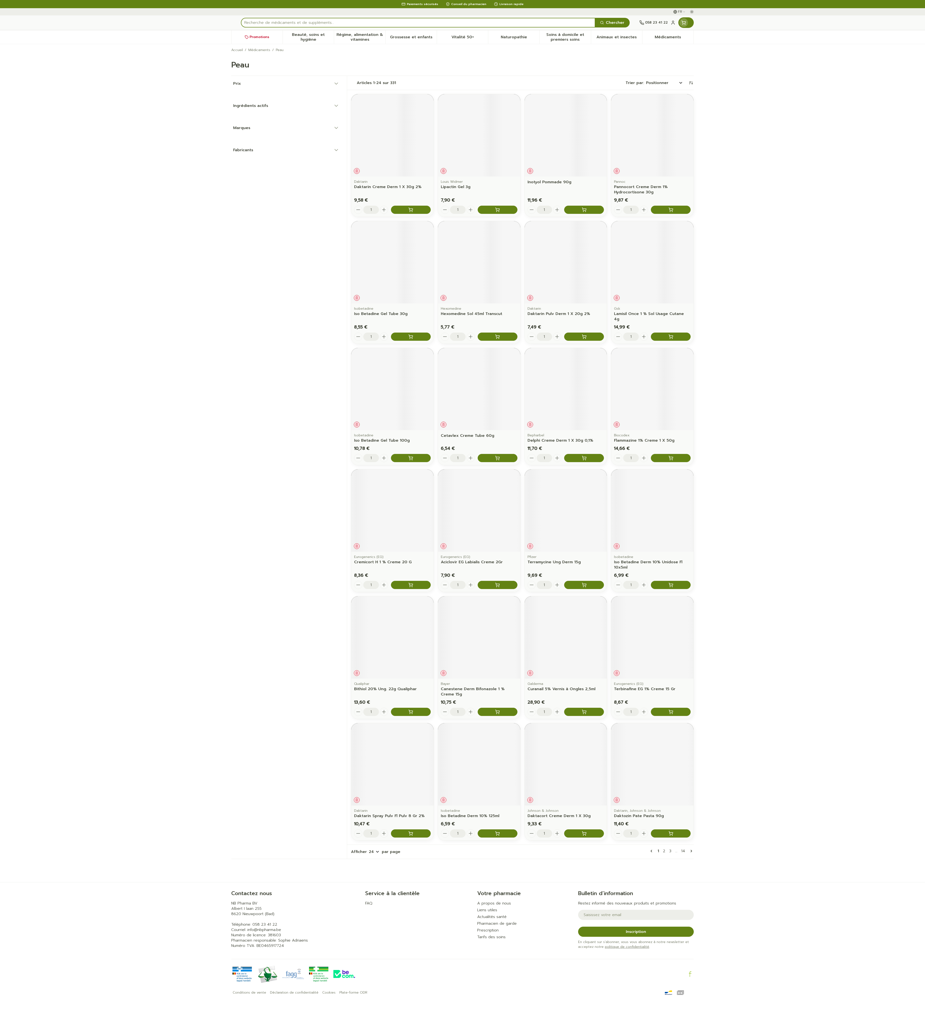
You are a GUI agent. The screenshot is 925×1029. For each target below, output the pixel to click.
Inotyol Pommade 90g (549, 182)
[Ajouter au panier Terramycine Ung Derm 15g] (584, 585)
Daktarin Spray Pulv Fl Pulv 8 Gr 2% (389, 816)
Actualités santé (492, 916)
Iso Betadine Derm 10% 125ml (470, 816)
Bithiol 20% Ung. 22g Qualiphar (385, 689)
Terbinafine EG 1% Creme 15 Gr (644, 689)
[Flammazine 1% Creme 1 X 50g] (652, 389)
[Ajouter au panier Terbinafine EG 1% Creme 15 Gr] (671, 712)
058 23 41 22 (264, 924)
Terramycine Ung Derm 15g (554, 562)
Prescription (488, 930)
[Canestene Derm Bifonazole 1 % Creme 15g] (479, 637)
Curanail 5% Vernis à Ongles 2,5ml (561, 689)
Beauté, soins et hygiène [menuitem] (313, 37)
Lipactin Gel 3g (455, 187)
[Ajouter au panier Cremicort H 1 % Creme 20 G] (411, 585)
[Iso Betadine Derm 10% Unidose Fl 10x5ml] (652, 510)
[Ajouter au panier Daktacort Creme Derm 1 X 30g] (584, 833)
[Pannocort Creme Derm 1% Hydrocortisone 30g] (652, 135)
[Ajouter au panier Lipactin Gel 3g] (497, 210)
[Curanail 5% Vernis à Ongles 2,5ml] (566, 637)
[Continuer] (690, 851)
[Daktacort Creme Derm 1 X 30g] (566, 764)
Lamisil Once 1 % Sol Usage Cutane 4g (649, 316)
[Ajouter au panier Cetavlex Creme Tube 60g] (497, 458)
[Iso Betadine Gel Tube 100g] (392, 389)
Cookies (329, 992)
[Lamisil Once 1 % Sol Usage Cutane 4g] (652, 262)
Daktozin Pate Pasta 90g (639, 816)
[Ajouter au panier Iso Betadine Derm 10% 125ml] (497, 833)
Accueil (237, 50)
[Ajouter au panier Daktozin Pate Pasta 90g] (671, 833)
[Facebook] (690, 974)
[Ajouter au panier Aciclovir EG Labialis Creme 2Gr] (497, 585)
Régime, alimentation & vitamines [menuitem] (361, 37)
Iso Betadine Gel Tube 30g (381, 314)
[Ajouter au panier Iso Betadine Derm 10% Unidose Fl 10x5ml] (671, 585)
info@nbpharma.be (264, 930)
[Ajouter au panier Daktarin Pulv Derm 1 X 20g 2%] (584, 337)
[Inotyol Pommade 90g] (566, 135)
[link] (652, 851)
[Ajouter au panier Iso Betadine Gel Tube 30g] (411, 337)
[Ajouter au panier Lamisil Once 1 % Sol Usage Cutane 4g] (671, 337)
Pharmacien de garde (497, 923)
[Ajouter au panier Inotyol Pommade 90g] (584, 210)
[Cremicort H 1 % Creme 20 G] (392, 510)
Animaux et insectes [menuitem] (619, 38)
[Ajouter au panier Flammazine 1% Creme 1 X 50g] (671, 458)
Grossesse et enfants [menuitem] (413, 38)
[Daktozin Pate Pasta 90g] (652, 764)
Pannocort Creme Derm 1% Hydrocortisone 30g (641, 189)
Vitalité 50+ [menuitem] (469, 38)
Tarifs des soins (491, 937)
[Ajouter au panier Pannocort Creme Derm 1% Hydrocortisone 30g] (671, 210)
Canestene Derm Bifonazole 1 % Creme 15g (473, 691)
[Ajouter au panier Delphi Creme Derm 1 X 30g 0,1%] (584, 458)
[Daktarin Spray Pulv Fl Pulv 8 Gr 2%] (392, 764)
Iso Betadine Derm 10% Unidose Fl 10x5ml (648, 564)
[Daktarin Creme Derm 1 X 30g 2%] (392, 135)
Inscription (636, 932)
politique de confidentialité (627, 946)
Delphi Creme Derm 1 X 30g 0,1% (560, 440)
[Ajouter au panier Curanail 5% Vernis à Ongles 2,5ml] (584, 712)
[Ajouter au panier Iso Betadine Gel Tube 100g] (411, 458)
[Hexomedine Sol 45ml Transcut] (479, 262)
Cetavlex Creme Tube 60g (467, 436)
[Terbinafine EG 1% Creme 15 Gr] (652, 637)
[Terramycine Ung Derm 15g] (566, 510)
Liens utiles (487, 910)
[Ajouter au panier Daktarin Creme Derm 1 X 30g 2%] (411, 210)
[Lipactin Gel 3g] (479, 135)
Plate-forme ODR (353, 992)
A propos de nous (494, 903)
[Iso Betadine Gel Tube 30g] (392, 262)
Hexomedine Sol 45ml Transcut (471, 314)
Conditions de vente (249, 992)
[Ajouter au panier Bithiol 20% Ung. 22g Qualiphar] (411, 712)
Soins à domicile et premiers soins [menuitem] (568, 37)
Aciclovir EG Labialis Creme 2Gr (472, 562)
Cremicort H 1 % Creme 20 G (383, 562)
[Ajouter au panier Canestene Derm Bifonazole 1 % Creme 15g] (497, 712)
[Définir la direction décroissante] (691, 83)
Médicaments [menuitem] (674, 38)
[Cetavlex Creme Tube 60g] (479, 389)
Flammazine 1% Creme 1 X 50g (644, 440)
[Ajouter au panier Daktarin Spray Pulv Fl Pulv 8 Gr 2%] (411, 833)
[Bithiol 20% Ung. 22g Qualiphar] (392, 637)
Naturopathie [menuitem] (520, 38)
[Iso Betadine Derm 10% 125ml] (479, 764)
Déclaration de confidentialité (294, 992)
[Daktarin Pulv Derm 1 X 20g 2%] (566, 262)
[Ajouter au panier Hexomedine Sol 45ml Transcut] (497, 337)
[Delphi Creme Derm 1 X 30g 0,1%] (566, 389)
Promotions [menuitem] (259, 36)
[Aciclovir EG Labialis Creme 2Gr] (479, 510)
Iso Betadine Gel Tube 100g (382, 440)
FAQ (368, 903)
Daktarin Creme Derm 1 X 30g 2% (388, 187)
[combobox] (418, 22)
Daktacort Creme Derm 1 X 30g (559, 816)
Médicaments (259, 50)
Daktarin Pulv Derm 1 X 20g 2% (559, 314)
